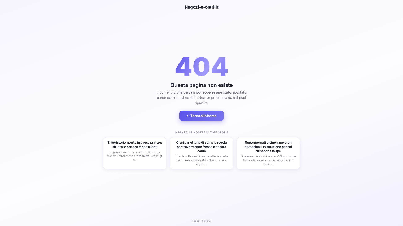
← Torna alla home (202, 116)
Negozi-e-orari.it (202, 7)
